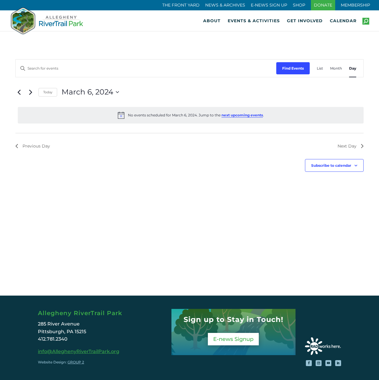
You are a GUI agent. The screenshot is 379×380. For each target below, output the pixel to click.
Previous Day (36, 146)
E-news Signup (233, 339)
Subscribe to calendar (331, 165)
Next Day (347, 146)
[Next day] (30, 92)
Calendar (343, 21)
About (212, 21)
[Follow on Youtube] (328, 363)
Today (47, 92)
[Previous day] (19, 92)
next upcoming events (242, 115)
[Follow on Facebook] (309, 363)
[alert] (191, 115)
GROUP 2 (76, 362)
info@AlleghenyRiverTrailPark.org (78, 351)
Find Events (293, 68)
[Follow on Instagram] (319, 363)
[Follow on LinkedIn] (338, 363)
